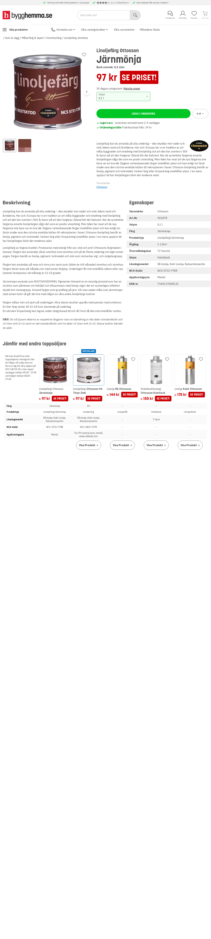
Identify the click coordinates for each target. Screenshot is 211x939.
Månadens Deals (150, 29)
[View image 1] (9, 145)
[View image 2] (24, 145)
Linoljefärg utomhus (76, 38)
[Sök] (135, 15)
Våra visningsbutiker (93, 29)
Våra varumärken (124, 29)
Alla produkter (18, 29)
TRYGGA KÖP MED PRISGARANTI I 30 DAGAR (68, 2)
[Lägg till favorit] (84, 54)
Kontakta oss (64, 29)
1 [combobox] (199, 113)
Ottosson (101, 187)
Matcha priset (131, 88)
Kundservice (170, 18)
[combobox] (123, 96)
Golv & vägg (12, 38)
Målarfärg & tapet (32, 38)
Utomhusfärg (54, 38)
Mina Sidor (183, 18)
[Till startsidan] (27, 15)
